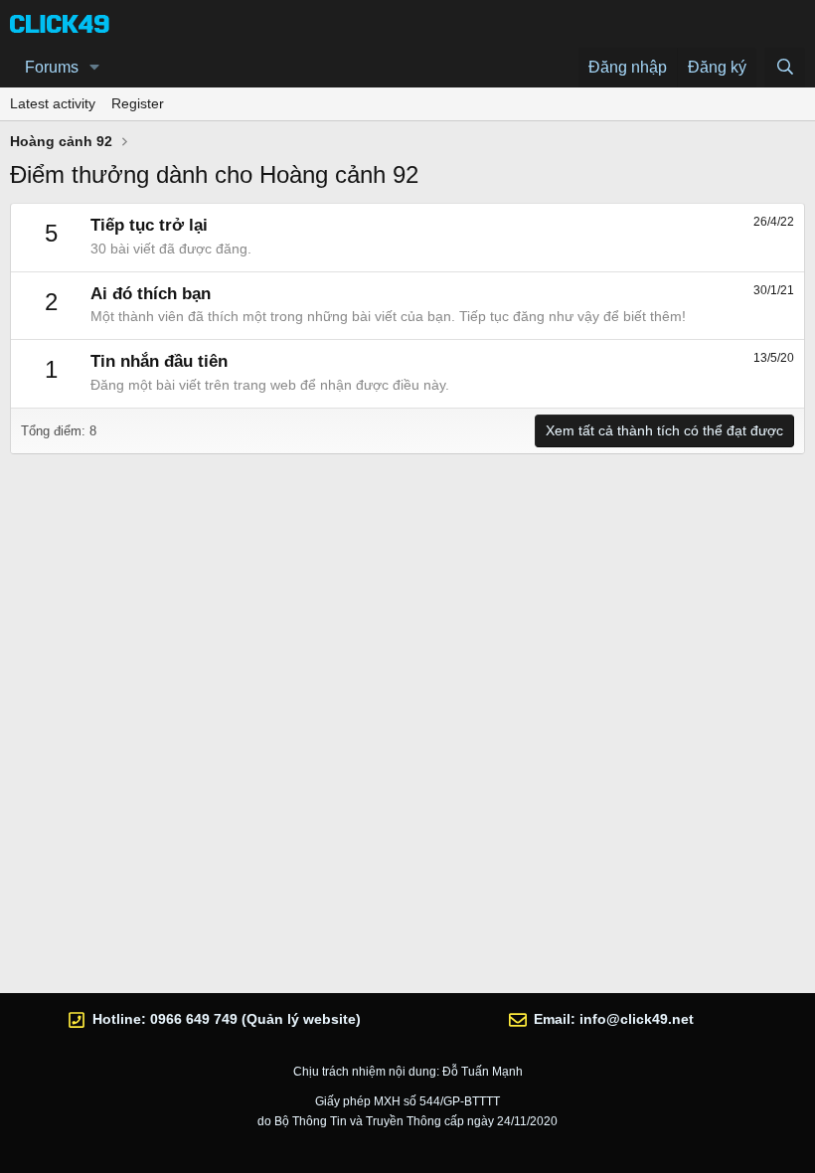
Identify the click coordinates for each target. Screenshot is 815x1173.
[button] (95, 67)
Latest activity (52, 103)
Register (137, 103)
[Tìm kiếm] (784, 67)
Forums (52, 67)
